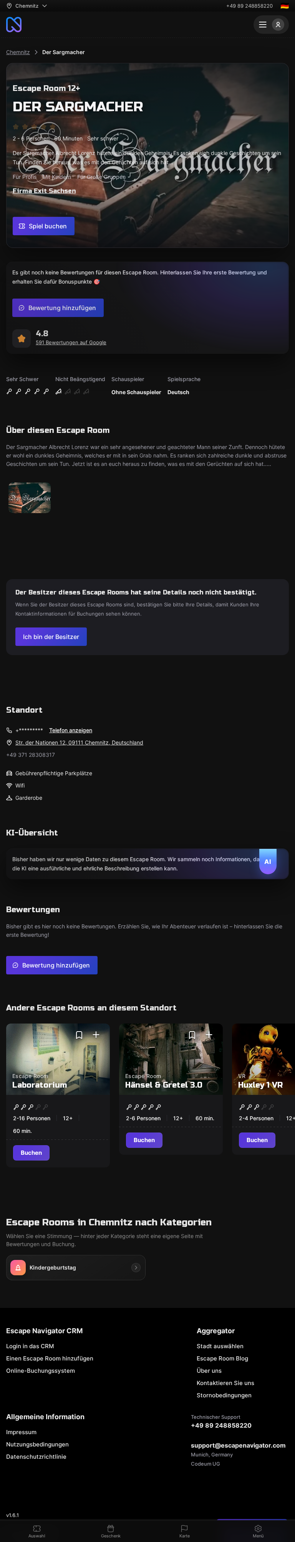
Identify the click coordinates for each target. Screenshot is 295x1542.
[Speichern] (79, 1035)
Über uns (209, 1370)
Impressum (21, 1432)
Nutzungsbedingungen (37, 1444)
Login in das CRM (30, 1346)
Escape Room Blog (222, 1358)
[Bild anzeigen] (29, 498)
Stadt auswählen (220, 1346)
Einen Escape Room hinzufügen (49, 1358)
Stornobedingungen (224, 1395)
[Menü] (271, 24)
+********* (29, 730)
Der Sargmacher (63, 52)
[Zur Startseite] (14, 24)
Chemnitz (18, 52)
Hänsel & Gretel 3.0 (163, 1085)
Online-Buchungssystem (40, 1370)
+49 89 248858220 (249, 6)
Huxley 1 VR (260, 1085)
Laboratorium (39, 1085)
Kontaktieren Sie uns (225, 1383)
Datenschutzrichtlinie (36, 1456)
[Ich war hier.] (96, 1035)
